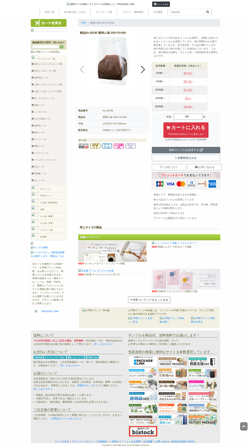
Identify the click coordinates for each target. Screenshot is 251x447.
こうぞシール (40, 112)
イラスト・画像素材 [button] (132, 12)
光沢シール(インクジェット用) (48, 64)
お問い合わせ (206, 167)
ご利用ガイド (117, 441)
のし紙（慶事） (47, 216)
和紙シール (39, 105)
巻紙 (42, 209)
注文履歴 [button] (158, 12)
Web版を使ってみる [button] (75, 12)
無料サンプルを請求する (184, 150)
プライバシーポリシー (83, 441)
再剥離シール (40, 173)
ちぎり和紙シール (42, 119)
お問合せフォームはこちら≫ (66, 418)
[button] (161, 4)
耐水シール (39, 132)
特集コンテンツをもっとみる (150, 299)
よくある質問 (133, 441)
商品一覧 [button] (49, 12)
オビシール (45, 189)
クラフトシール (41, 153)
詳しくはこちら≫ (103, 344)
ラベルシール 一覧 (46, 59)
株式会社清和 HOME (183, 441)
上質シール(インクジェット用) (48, 84)
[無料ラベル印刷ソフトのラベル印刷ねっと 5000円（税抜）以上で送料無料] (91, 4)
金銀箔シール (40, 125)
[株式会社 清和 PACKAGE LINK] (125, 4)
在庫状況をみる (187, 157)
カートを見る (62, 441)
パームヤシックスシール (45, 160)
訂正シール (39, 166)
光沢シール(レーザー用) (45, 71)
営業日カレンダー (86, 385)
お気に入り (170, 167)
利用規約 (102, 441)
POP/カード (45, 196)
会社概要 (148, 441)
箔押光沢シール (41, 77)
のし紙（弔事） (47, 223)
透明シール (39, 146)
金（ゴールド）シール (44, 98)
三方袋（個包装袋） (49, 202)
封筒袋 (43, 237)
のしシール (39, 180)
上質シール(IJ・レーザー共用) (48, 91)
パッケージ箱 (46, 230)
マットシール (40, 139)
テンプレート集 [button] (103, 12)
